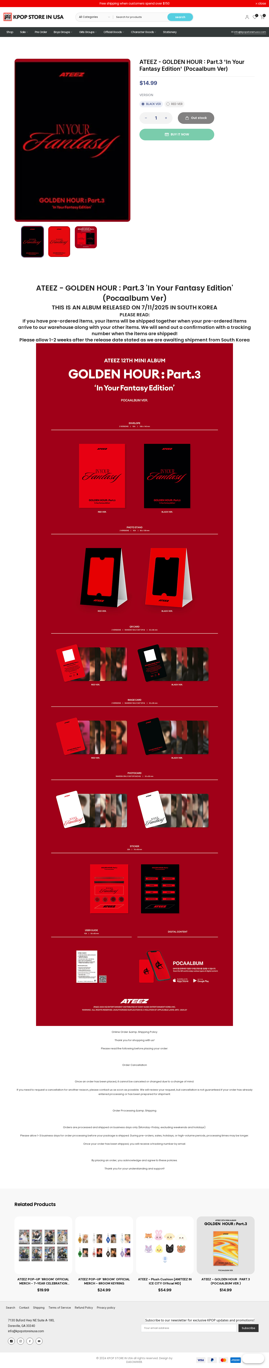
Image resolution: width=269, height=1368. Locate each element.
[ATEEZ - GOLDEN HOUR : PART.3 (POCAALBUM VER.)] (226, 1245)
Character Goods (142, 32)
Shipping (39, 1307)
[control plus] (167, 118)
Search (10, 1307)
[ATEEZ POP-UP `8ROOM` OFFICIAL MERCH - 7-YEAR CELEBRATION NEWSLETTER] (43, 1245)
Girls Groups (86, 32)
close (9, 3)
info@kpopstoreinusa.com (250, 32)
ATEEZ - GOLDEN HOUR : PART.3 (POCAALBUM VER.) (225, 1281)
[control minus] (144, 118)
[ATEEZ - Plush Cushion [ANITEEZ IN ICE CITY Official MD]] (165, 1245)
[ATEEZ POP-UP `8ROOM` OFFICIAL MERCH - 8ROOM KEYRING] (104, 1245)
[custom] (11, 1341)
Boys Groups (62, 32)
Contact (24, 1307)
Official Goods (113, 32)
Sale (23, 32)
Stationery (169, 32)
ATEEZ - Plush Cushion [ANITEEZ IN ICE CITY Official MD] (165, 1281)
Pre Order (41, 32)
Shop (9, 32)
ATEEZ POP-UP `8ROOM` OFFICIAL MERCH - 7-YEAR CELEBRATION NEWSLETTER (43, 1281)
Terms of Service (59, 1307)
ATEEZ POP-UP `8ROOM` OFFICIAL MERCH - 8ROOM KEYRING (104, 1281)
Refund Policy (84, 1307)
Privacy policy (106, 1307)
